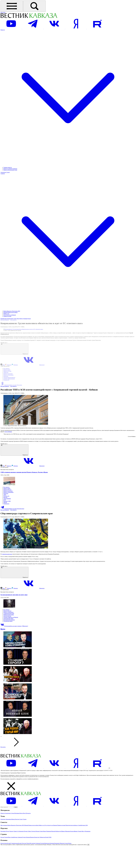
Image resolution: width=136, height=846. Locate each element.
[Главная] (29, 17)
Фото (18, 318)
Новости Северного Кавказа (10, 168)
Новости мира (6, 369)
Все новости (13, 319)
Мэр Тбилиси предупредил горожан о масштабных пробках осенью (21, 709)
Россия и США (7, 501)
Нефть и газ (6, 313)
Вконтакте (41, 364)
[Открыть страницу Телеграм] (33, 28)
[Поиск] (34, 6)
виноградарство (7, 616)
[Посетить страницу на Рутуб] (97, 28)
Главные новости (7, 167)
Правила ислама (7, 316)
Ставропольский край (8, 613)
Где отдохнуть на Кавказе (9, 315)
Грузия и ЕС (6, 380)
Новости (9, 364)
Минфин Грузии (7, 729)
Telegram (15, 364)
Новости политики (8, 373)
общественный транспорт (9, 732)
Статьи (8, 172)
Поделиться (25, 353)
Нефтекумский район (8, 614)
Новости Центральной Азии (10, 170)
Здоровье (25, 318)
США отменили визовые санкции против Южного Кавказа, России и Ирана (24, 472)
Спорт (15, 318)
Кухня (29, 318)
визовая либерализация (9, 378)
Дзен (3, 364)
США (4, 494)
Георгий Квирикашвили (9, 377)
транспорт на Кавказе (8, 734)
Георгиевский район (8, 618)
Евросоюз (5, 376)
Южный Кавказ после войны (10, 312)
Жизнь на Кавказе (7, 733)
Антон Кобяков (8, 431)
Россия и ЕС (6, 496)
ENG (4, 12)
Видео (21, 318)
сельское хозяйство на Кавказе (10, 617)
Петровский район (7, 621)
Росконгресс (6, 503)
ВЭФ (4, 499)
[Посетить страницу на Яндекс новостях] (76, 28)
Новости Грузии (7, 371)
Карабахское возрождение (7, 318)
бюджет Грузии (7, 731)
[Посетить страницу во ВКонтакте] (54, 28)
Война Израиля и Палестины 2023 (11, 311)
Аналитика (3, 172)
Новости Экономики (8, 374)
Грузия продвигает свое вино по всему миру (14, 594)
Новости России (7, 489)
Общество (5, 372)
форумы (5, 497)
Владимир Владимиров (9, 619)
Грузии (33, 671)
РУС (2, 12)
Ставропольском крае (7, 554)
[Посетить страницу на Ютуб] (11, 28)
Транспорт (5, 728)
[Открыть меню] (12, 6)
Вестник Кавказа (5, 319)
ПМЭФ (5, 502)
